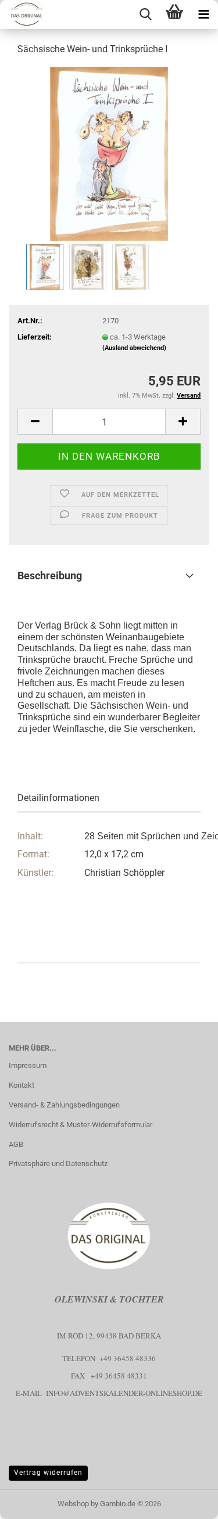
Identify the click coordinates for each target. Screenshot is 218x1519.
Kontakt (21, 1085)
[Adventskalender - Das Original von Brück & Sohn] (22, 14)
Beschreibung (49, 575)
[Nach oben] (186, 1501)
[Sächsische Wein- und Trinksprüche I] (109, 153)
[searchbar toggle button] (145, 14)
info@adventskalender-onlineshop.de (124, 1393)
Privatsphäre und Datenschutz (58, 1163)
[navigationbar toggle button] (203, 14)
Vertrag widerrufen (48, 1473)
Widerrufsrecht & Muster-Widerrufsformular (80, 1124)
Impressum (28, 1065)
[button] (34, 422)
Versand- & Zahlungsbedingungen (64, 1105)
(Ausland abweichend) (134, 348)
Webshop (73, 1503)
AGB (16, 1144)
